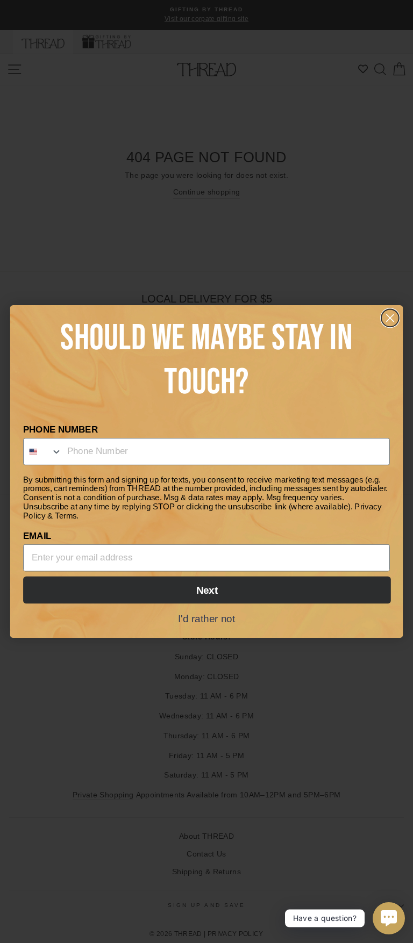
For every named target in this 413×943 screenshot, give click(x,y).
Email (37, 536)
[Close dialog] (390, 318)
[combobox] (43, 451)
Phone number (60, 429)
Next (207, 590)
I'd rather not (207, 618)
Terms (65, 516)
